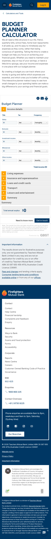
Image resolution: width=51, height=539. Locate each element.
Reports (8, 358)
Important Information (11, 461)
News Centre (11, 361)
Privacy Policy (7, 456)
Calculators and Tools (14, 13)
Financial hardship (13, 315)
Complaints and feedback (17, 319)
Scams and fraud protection (18, 340)
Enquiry (8, 322)
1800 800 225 (14, 392)
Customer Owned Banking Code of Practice (25, 368)
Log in (43, 5)
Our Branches (14, 434)
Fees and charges (10, 271)
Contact (8, 308)
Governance (10, 372)
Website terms (8, 452)
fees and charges (35, 506)
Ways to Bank (11, 333)
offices (37, 277)
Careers (8, 365)
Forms (8, 343)
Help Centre (10, 312)
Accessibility (11, 347)
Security (9, 336)
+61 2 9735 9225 (16, 403)
